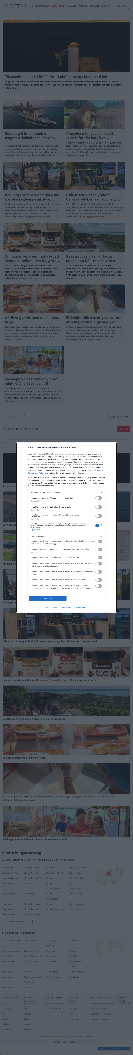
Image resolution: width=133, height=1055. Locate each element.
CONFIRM (48, 598)
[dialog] (66, 527)
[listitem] (66, 492)
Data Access (66, 607)
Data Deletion (51, 607)
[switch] (98, 498)
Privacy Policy (81, 607)
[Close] (111, 447)
